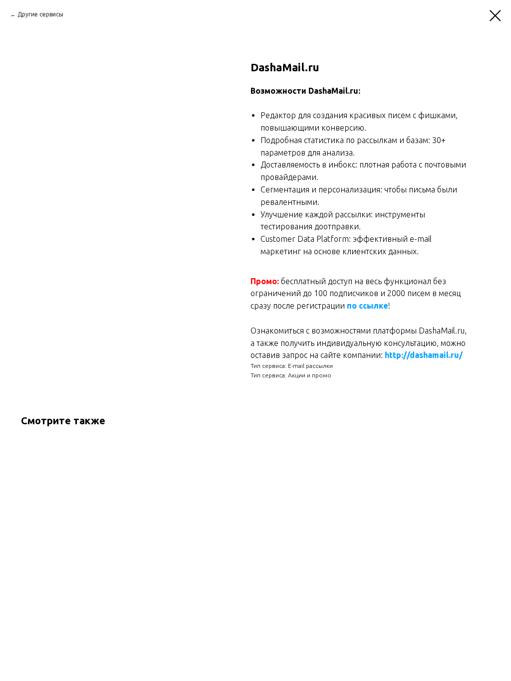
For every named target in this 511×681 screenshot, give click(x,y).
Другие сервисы (40, 14)
